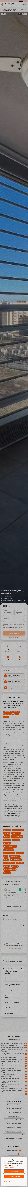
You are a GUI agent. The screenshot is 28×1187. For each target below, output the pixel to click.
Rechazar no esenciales (14, 1176)
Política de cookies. (9, 1167)
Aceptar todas (14, 1171)
